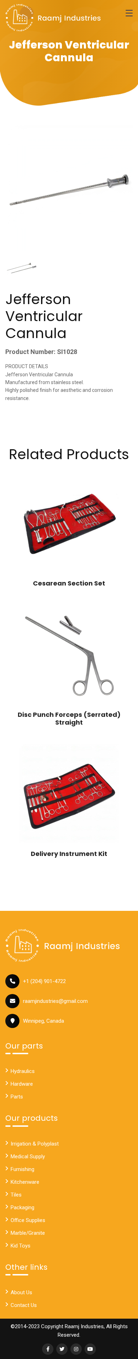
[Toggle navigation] (129, 13)
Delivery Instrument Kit (69, 853)
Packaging (22, 1207)
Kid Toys (20, 1246)
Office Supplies (28, 1220)
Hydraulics (23, 1071)
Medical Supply (28, 1156)
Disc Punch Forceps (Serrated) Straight (69, 718)
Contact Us (24, 1305)
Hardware (22, 1084)
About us (21, 1292)
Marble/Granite (28, 1233)
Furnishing (22, 1169)
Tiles (16, 1195)
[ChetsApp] (53, 17)
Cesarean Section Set (69, 583)
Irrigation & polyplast (35, 1144)
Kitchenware (25, 1182)
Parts (17, 1097)
